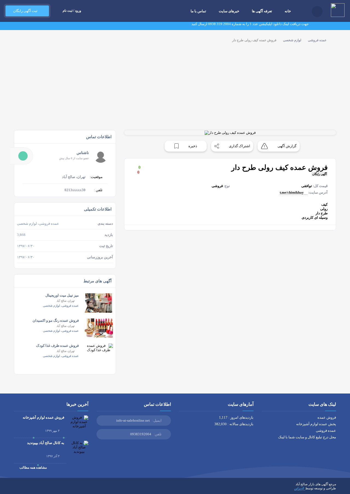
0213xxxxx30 (75, 190)
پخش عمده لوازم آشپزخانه (316, 424)
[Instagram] (47, 488)
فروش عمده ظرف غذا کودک (57, 346)
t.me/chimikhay (292, 192)
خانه (288, 11)
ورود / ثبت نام (72, 11)
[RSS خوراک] (16, 488)
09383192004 (140, 434)
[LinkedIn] (40, 488)
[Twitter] (63, 488)
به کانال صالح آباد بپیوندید (45, 443)
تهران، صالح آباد (66, 300)
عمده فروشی (317, 40)
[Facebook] (71, 488)
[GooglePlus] (55, 488)
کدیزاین (299, 488)
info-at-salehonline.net (133, 420)
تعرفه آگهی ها (262, 11)
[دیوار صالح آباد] (91, 58)
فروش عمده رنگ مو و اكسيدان (56, 320)
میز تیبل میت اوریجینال (62, 295)
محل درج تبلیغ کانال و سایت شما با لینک (307, 437)
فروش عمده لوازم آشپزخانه (43, 417)
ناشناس (83, 153)
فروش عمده (326, 417)
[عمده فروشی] (255, 58)
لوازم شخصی (292, 40)
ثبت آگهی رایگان (24, 11)
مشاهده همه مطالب (33, 467)
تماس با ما (198, 11)
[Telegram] (24, 488)
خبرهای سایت (229, 11)
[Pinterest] (32, 488)
